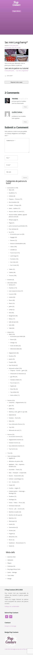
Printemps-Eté (11, 566)
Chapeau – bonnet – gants (17, 370)
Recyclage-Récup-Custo (13, 569)
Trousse (11, 275)
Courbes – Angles (13, 488)
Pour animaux (12, 229)
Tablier (11, 269)
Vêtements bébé (14, 349)
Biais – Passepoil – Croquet (16, 472)
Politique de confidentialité (12, 606)
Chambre (11, 288)
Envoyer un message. (10, 626)
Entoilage (11, 499)
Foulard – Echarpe (14, 205)
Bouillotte (11, 193)
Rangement (12, 316)
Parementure (12, 527)
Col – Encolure (13, 482)
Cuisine (11, 297)
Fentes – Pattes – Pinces (15, 502)
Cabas (12, 246)
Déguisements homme (15, 439)
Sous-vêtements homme (15, 446)
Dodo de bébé (14, 346)
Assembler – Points (14, 469)
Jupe (10, 405)
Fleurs (10, 303)
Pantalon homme (13, 443)
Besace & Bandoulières (16, 243)
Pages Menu (16, 11)
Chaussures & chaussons (17, 373)
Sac (13, 47)
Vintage (9, 578)
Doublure (11, 496)
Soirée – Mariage (12, 572)
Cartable (12, 250)
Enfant (9, 332)
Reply (25, 107)
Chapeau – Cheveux (14, 199)
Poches (11, 530)
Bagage (12, 237)
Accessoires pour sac (16, 234)
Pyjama (12, 386)
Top (10, 427)
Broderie (9, 279)
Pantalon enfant (14, 380)
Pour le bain (13, 383)
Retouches (12, 536)
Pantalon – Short (13, 418)
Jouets (10, 359)
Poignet (11, 533)
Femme (9, 400)
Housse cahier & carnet (15, 211)
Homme (9, 434)
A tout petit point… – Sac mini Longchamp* (16, 70)
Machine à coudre (14, 512)
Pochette (12, 259)
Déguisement (12, 353)
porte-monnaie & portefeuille (17, 226)
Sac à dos (13, 262)
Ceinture (11, 196)
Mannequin (12, 521)
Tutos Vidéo (10, 575)
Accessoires (8, 47)
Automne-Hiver (11, 557)
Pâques (9, 563)
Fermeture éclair (13, 506)
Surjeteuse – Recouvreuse (16, 543)
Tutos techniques (12, 456)
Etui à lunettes (13, 202)
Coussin (11, 294)
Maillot (11, 408)
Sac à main (17, 47)
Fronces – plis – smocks (15, 509)
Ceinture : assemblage (15, 479)
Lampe (11, 309)
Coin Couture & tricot (14, 291)
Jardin (10, 306)
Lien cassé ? (10, 75)
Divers (10, 300)
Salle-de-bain (12, 322)
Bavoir (12, 339)
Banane (12, 240)
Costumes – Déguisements (16, 402)
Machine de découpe (14, 515)
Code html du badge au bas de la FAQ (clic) (16, 649)
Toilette (11, 272)
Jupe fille (12, 376)
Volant (10, 546)
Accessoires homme (14, 436)
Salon (10, 325)
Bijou (10, 190)
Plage (10, 223)
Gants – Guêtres (13, 208)
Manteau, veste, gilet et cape (17, 412)
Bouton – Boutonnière (15, 476)
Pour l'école (12, 365)
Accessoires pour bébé (16, 336)
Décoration (10, 283)
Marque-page (12, 220)
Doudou (11, 356)
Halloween (10, 560)
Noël (10, 312)
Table (10, 328)
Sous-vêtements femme (15, 424)
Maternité (11, 415)
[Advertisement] (16, 26)
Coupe (10, 485)
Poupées (11, 362)
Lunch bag (13, 256)
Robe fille (12, 389)
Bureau (11, 285)
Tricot (9, 453)
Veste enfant (13, 395)
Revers (11, 540)
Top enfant (13, 392)
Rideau (11, 319)
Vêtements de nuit (14, 430)
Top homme (12, 449)
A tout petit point (13, 45)
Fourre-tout (13, 253)
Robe (10, 421)
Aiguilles (11, 458)
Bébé (10, 334)
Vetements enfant (14, 368)
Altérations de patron (14, 461)
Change (12, 342)
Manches (11, 518)
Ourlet (10, 524)
